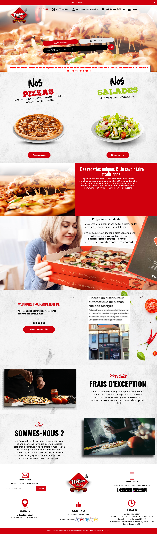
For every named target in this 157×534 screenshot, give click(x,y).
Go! (111, 47)
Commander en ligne (102, 531)
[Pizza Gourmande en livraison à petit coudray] (39, 189)
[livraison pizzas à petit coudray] (19, 8)
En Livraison (62, 42)
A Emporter (97, 40)
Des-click (89, 531)
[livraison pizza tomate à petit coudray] (39, 389)
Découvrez (39, 155)
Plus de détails (39, 329)
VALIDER (41, 488)
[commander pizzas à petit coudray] (117, 438)
